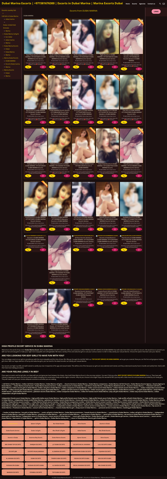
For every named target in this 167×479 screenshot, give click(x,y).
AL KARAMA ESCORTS (12, 458)
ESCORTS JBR (13, 451)
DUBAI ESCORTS (36, 458)
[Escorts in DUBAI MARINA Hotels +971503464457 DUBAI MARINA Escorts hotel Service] (59, 306)
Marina (8, 31)
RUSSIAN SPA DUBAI (12, 465)
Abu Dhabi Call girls (59, 430)
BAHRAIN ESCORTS (13, 472)
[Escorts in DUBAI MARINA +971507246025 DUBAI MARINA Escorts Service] (35, 236)
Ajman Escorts (81, 437)
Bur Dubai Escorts (58, 423)
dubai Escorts (82, 430)
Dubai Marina (10, 52)
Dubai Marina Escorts (11, 46)
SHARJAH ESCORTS (36, 444)
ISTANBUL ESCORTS (36, 472)
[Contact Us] (163, 3)
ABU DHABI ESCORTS (104, 465)
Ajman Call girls (36, 423)
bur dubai (9, 37)
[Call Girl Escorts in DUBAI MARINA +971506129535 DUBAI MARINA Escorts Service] (107, 199)
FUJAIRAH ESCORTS (105, 451)
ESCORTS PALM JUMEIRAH (36, 451)
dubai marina (10, 19)
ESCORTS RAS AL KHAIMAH (81, 444)
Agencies (142, 4)
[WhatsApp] (43, 66)
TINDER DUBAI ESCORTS (58, 458)
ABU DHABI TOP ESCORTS (13, 444)
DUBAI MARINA (10, 61)
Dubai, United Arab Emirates (9, 26)
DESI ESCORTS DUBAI (104, 458)
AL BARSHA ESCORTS (58, 451)
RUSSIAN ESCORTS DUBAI (36, 465)
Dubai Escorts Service (12, 430)
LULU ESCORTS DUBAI (105, 444)
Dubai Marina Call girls (11, 34)
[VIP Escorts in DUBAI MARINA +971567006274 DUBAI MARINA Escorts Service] (83, 199)
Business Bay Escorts (35, 437)
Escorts (134, 4)
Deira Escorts (82, 423)
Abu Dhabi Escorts (104, 430)
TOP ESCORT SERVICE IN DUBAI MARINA (105, 359)
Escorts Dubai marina (13, 64)
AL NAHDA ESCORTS (58, 465)
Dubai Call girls (35, 430)
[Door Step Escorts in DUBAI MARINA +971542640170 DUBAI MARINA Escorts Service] (59, 252)
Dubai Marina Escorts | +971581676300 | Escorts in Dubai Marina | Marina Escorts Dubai (62, 3)
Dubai (8, 49)
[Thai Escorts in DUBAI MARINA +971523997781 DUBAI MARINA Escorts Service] (131, 236)
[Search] (160, 3)
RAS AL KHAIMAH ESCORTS (81, 465)
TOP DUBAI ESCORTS (58, 472)
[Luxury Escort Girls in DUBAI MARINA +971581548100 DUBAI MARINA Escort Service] (107, 289)
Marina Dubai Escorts (11, 58)
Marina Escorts (9, 70)
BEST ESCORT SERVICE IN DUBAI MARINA (132, 375)
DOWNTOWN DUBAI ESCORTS (81, 451)
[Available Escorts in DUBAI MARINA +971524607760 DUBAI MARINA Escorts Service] (131, 199)
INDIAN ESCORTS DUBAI (81, 458)
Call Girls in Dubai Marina (10, 16)
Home (128, 4)
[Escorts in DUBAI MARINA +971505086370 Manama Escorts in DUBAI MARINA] (59, 199)
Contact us (151, 4)
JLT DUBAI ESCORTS (59, 444)
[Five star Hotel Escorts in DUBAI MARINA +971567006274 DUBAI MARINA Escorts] (131, 289)
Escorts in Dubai (105, 423)
